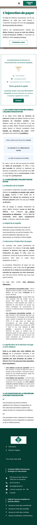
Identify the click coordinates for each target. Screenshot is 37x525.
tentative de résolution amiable (15, 121)
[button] (19, 3)
